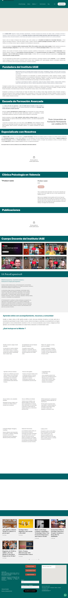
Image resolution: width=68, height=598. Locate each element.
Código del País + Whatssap (27, 585)
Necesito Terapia (30, 566)
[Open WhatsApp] (65, 595)
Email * (22, 580)
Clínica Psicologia (22, 4)
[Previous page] (29, 560)
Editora (28, 4)
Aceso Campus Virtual (30, 570)
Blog (48, 4)
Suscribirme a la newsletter (30, 590)
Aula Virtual (61, 4)
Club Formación (43, 4)
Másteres (34, 4)
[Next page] (39, 560)
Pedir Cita (41, 186)
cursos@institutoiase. (45, 590)
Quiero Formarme (30, 574)
